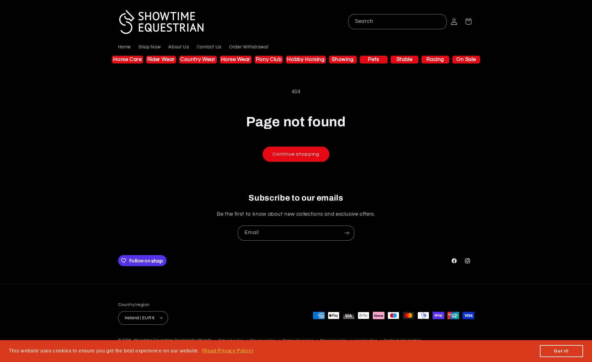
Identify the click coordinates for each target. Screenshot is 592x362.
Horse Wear (235, 59)
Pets (373, 59)
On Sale (466, 59)
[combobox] (397, 21)
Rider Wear (161, 59)
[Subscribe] (347, 233)
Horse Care (127, 59)
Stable (405, 59)
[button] (468, 21)
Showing (342, 59)
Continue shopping (296, 154)
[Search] (439, 21)
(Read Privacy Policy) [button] (227, 350)
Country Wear (198, 59)
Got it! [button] (561, 350)
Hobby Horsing (305, 59)
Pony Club (269, 59)
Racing (435, 59)
